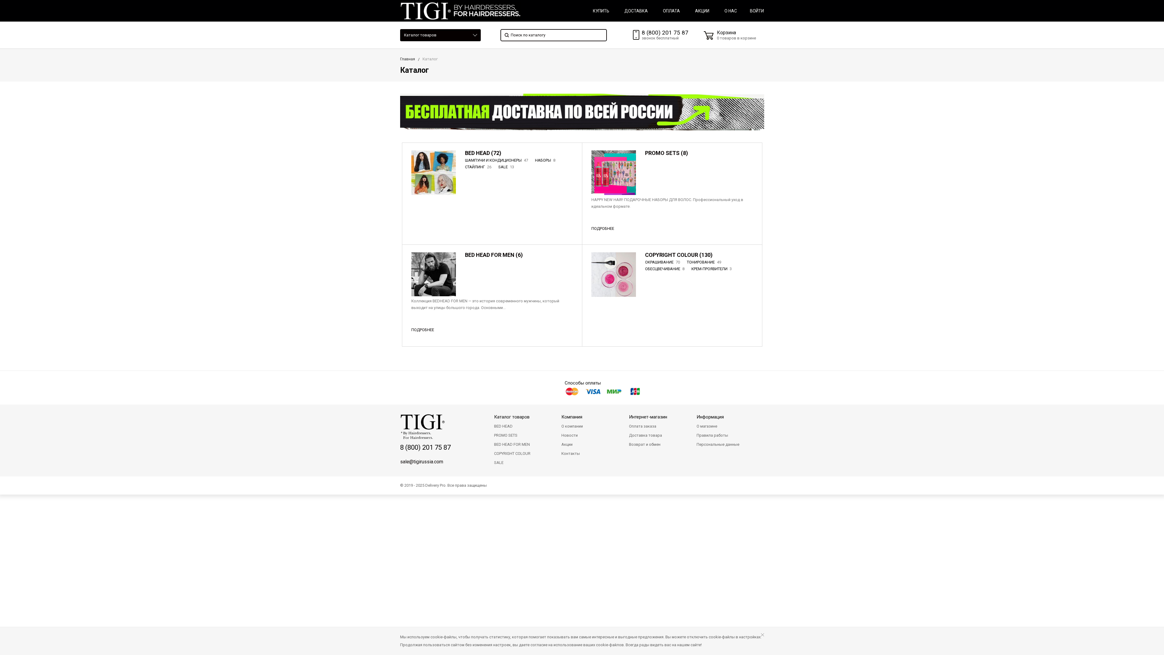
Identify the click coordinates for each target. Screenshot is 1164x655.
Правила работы (712, 435)
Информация (710, 417)
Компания (571, 417)
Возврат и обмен (645, 444)
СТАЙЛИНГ (478, 167)
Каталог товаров (420, 35)
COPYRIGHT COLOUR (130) (679, 255)
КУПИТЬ (601, 10)
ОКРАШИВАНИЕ (662, 262)
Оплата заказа (642, 426)
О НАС (730, 10)
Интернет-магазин (648, 417)
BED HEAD (503, 426)
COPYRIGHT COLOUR (512, 453)
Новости (569, 435)
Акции (567, 444)
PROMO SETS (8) (666, 153)
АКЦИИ (702, 10)
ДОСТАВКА (636, 10)
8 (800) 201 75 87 (665, 32)
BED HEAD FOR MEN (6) (494, 255)
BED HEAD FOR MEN (512, 444)
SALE (506, 167)
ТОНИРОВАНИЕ (704, 262)
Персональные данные (718, 444)
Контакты (570, 453)
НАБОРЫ (545, 160)
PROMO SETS (505, 435)
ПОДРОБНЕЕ (602, 228)
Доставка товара (645, 435)
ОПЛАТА (671, 10)
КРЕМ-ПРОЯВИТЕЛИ (711, 269)
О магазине (707, 426)
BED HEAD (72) (483, 153)
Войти (757, 10)
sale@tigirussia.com (421, 462)
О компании (572, 426)
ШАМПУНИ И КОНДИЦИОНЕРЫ (496, 160)
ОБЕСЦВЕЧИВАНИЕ (664, 269)
